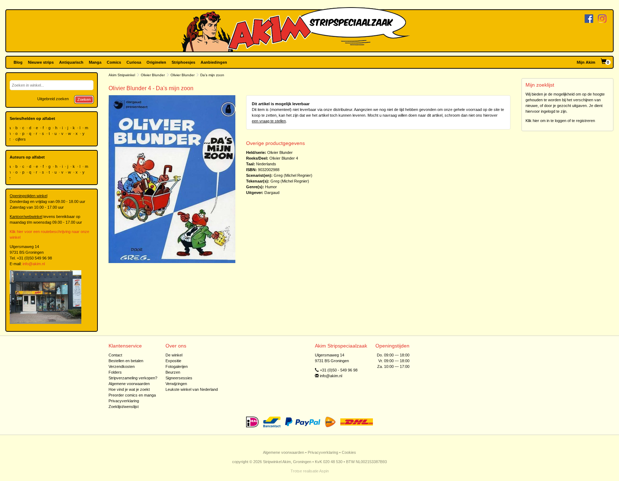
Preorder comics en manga (132, 395)
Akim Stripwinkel (122, 75)
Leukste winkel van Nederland (191, 389)
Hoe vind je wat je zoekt (129, 389)
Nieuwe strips (41, 62)
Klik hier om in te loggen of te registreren (560, 120)
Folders (115, 372)
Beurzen (172, 372)
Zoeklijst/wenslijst (124, 406)
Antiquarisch (71, 62)
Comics (114, 62)
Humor (271, 187)
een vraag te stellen (269, 121)
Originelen (156, 62)
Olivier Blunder (153, 75)
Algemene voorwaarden (129, 384)
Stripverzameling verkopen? (133, 378)
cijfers (21, 139)
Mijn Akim (586, 62)
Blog (18, 62)
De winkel (173, 355)
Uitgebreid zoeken (53, 99)
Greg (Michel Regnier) (293, 175)
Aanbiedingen (214, 62)
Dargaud (271, 192)
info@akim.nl (34, 264)
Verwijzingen (176, 384)
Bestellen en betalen (126, 361)
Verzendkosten (122, 366)
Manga (95, 62)
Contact (115, 355)
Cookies (349, 452)
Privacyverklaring (124, 401)
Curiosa (133, 62)
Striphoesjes (183, 62)
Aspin (324, 471)
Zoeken (84, 99)
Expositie (173, 361)
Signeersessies (178, 378)
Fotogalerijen (176, 366)
